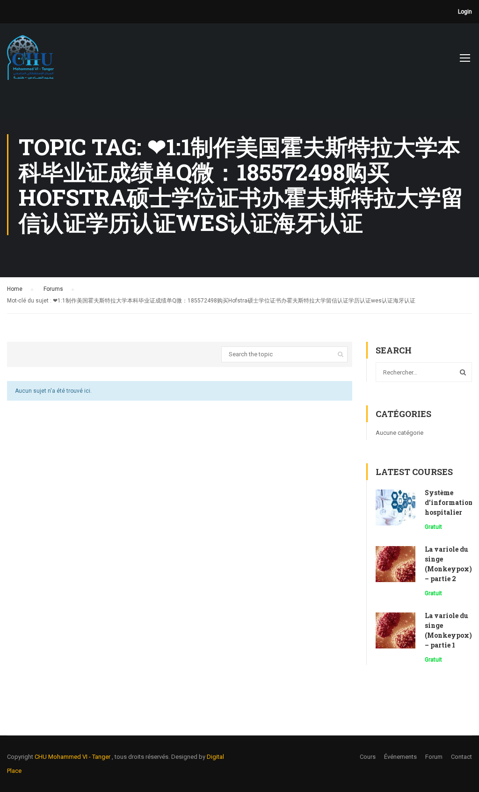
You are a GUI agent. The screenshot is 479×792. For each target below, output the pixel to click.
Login (465, 11)
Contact (461, 756)
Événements (400, 756)
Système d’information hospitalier (449, 502)
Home (14, 289)
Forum (434, 756)
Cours (368, 756)
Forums (53, 289)
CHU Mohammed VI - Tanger (73, 756)
